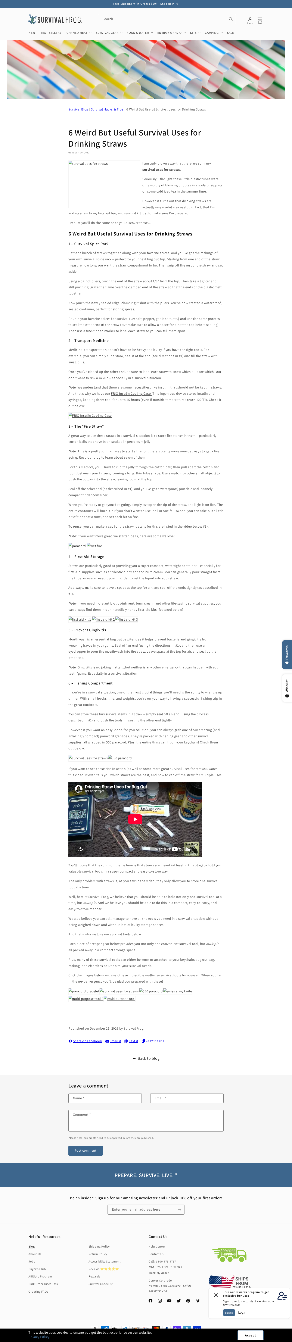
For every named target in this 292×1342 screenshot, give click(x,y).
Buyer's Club (37, 1269)
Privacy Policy (38, 1337)
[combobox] (167, 19)
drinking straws (194, 201)
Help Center (157, 1246)
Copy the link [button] (155, 1041)
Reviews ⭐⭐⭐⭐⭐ (103, 1269)
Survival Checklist (100, 1284)
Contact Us (156, 1254)
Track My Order (159, 1273)
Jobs (31, 1261)
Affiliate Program (40, 1276)
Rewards (94, 1276)
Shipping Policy (99, 1246)
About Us (34, 1254)
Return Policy (97, 1254)
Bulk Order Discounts (43, 1284)
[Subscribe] (179, 1210)
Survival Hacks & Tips (107, 109)
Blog (31, 1246)
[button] (78, 32)
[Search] (231, 19)
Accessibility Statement (104, 1261)
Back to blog (148, 1058)
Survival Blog (78, 109)
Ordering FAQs (38, 1291)
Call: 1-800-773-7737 (162, 1261)
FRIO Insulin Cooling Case (131, 393)
